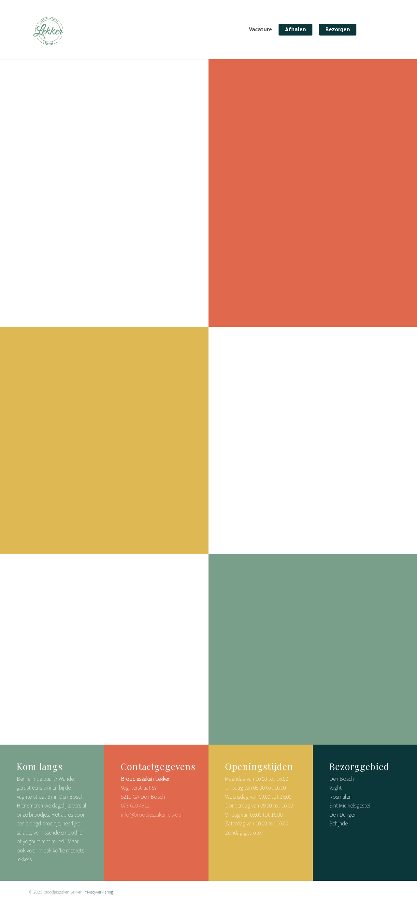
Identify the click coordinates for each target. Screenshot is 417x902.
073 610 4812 (135, 805)
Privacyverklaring (98, 892)
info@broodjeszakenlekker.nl (152, 814)
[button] (272, 289)
